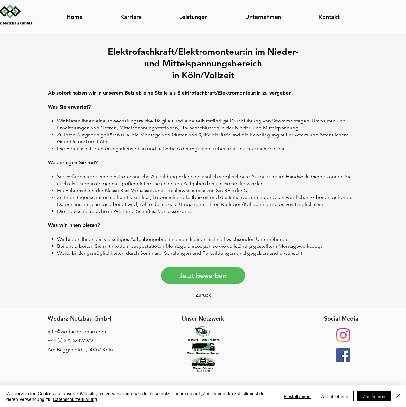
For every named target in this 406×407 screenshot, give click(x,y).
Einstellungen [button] (297, 396)
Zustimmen (374, 396)
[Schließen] (398, 396)
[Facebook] (343, 355)
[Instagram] (343, 335)
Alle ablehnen (334, 396)
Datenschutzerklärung (75, 399)
